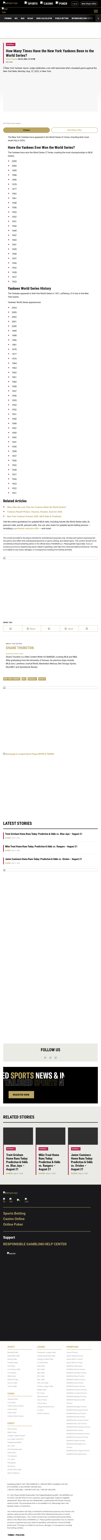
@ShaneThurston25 (14, 654)
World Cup (11, 1466)
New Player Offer (74, 130)
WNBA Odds (41, 1390)
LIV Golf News (42, 1363)
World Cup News (43, 1413)
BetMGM (8, 838)
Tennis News (42, 1403)
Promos (8, 18)
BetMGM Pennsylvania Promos (78, 1434)
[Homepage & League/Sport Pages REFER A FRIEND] (50, 784)
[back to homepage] (7, 11)
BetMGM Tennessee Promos (77, 1437)
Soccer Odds (12, 1383)
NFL (16, 18)
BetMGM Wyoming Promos (77, 1454)
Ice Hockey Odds (13, 1369)
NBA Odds (41, 1373)
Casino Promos (72, 1352)
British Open (12, 1432)
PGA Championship (14, 1449)
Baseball (11, 44)
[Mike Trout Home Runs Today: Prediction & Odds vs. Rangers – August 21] (50, 1136)
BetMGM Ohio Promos (75, 1430)
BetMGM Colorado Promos (76, 1373)
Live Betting (11, 1373)
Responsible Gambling (23, 1244)
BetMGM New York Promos (77, 1423)
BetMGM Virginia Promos (76, 1440)
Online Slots (11, 1413)
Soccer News (42, 1400)
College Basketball (14, 1442)
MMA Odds (11, 1376)
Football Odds (12, 1363)
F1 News (40, 1410)
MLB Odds (41, 1366)
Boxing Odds (12, 1359)
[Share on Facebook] (31, 628)
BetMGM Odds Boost (74, 1366)
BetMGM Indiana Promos (76, 1380)
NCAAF (30, 18)
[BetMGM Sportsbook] (12, 4)
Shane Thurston (12, 59)
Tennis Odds (12, 1386)
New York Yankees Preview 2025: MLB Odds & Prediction (34, 516)
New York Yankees (12, 679)
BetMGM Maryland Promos (77, 1396)
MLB (22, 18)
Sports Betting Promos (75, 1356)
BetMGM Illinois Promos (76, 1376)
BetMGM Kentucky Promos (77, 1390)
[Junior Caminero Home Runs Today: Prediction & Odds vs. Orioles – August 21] (83, 1136)
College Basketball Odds (46, 1356)
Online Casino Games (15, 1406)
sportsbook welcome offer (26, 528)
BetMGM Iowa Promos (75, 1383)
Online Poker (13, 1224)
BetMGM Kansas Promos (76, 1386)
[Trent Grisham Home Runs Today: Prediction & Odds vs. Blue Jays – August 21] (18, 1136)
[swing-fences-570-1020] (50, 954)
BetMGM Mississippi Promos (77, 1410)
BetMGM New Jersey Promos (78, 1420)
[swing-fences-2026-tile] (50, 718)
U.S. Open (11, 1459)
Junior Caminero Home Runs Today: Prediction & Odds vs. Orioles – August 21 (43, 859)
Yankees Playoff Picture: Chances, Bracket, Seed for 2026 (34, 512)
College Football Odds (45, 1359)
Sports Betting (14, 1213)
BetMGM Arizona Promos (76, 1369)
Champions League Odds (46, 1352)
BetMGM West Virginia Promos (78, 1451)
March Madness (13, 1473)
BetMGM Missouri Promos (76, 1413)
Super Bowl (11, 1453)
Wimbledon (11, 1463)
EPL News (41, 1393)
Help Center (56, 1244)
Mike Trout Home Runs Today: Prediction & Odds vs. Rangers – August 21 (41, 846)
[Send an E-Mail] (50, 628)
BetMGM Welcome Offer (82, 18)
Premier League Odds (45, 1386)
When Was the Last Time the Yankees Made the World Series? (36, 507)
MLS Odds (41, 1369)
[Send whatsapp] (69, 628)
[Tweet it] (12, 628)
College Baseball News (45, 1407)
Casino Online (14, 1219)
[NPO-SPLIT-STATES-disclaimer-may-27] (50, 583)
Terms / (11, 1535)
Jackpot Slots (12, 1399)
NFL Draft (11, 1446)
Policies (20, 1535)
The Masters (12, 1456)
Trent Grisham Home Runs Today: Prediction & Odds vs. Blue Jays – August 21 (43, 833)
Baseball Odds (12, 1352)
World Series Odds (14, 1470)
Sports (42, 679)
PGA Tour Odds (42, 1383)
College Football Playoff (16, 1436)
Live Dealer (11, 1402)
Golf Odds (11, 1366)
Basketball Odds (13, 1356)
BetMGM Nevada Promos (76, 1417)
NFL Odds (40, 1376)
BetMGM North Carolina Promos (78, 1427)
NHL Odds (41, 1380)
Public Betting (62, 18)
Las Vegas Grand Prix (15, 1439)
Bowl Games (12, 1429)
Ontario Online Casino (15, 1416)
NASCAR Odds (12, 1380)
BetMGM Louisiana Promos (77, 1393)
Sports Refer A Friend (74, 1359)
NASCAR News (42, 1396)
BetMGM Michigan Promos (77, 1407)
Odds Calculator (44, 18)
